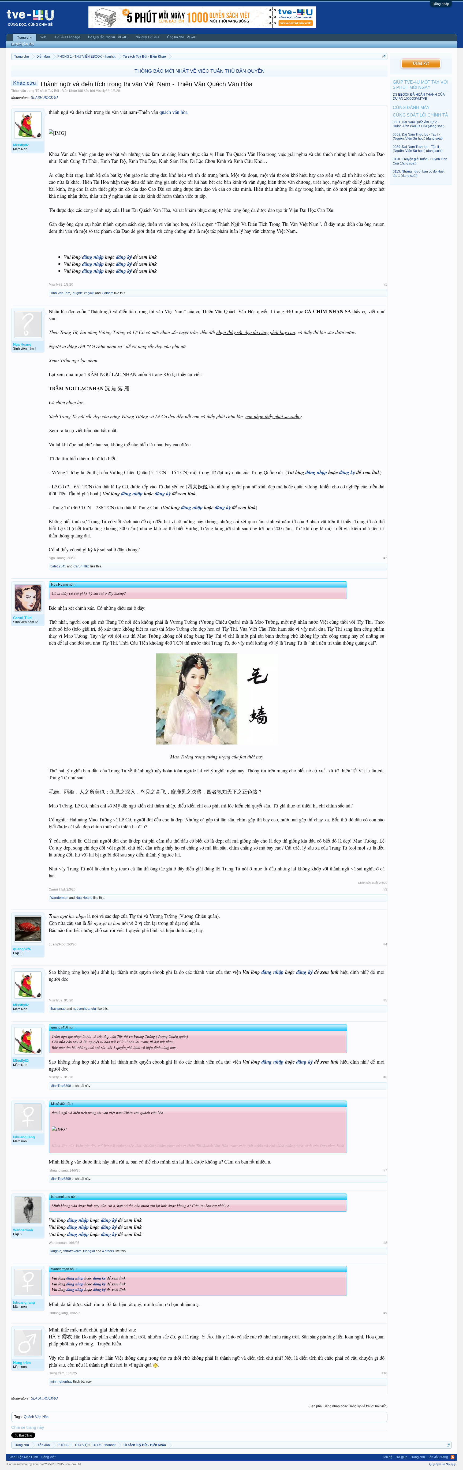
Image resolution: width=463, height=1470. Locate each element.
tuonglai (89, 1251)
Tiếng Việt (48, 1457)
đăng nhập (93, 256)
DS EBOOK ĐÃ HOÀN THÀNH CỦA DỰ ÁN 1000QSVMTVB (419, 96)
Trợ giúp (401, 1457)
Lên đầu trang (438, 1457)
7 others (107, 293)
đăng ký (124, 256)
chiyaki (89, 293)
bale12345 (58, 566)
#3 (385, 889)
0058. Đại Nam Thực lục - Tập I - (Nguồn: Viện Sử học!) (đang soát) (418, 136)
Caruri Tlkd (81, 566)
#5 (385, 1000)
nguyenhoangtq (84, 1009)
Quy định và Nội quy (442, 1464)
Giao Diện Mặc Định (23, 1457)
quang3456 (57, 944)
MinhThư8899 (60, 1086)
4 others (108, 1251)
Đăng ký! (421, 63)
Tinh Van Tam (60, 293)
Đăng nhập (441, 4)
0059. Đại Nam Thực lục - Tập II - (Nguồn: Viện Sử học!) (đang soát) (418, 149)
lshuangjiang (58, 1170)
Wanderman (59, 898)
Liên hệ (387, 1457)
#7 (385, 1170)
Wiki (43, 37)
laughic (77, 293)
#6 (385, 1077)
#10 (384, 1373)
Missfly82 (102, 91)
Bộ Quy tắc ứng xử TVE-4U (108, 37)
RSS (452, 1457)
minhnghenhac (61, 1381)
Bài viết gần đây (22, 44)
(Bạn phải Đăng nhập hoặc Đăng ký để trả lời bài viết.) (347, 1406)
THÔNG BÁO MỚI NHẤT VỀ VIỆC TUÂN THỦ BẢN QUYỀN (199, 71)
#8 (385, 1243)
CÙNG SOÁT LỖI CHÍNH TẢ (420, 115)
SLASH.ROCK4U (44, 98)
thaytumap (58, 1009)
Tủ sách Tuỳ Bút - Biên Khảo (56, 91)
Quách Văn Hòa (36, 1417)
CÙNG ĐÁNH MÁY (411, 107)
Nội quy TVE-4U (147, 37)
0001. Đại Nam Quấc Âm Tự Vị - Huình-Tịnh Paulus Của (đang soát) (419, 124)
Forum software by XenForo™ (44, 1464)
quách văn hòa (173, 112)
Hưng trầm (56, 1373)
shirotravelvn (72, 1251)
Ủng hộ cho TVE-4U (181, 37)
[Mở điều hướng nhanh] (384, 56)
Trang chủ (24, 37)
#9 (385, 1313)
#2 (385, 558)
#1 (385, 284)
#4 (385, 944)
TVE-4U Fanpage (67, 37)
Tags (18, 1417)
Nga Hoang (57, 558)
